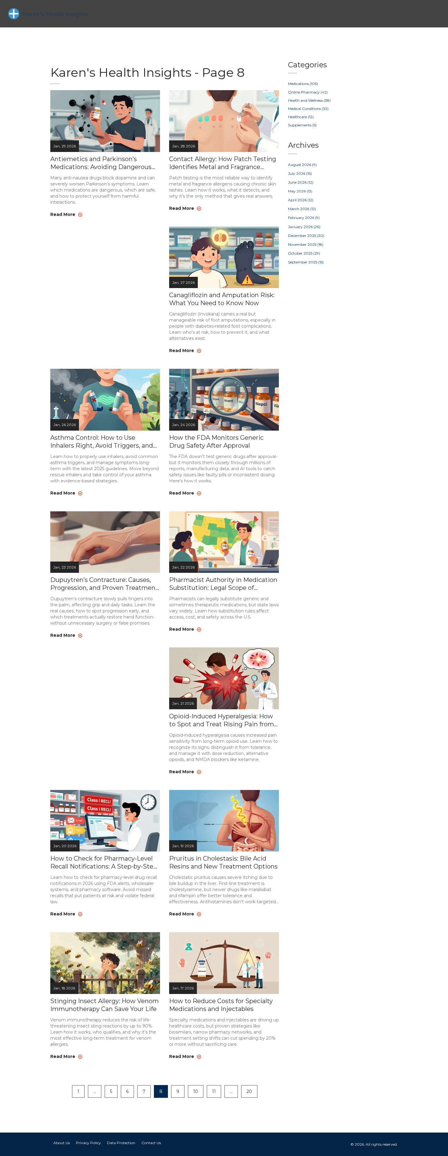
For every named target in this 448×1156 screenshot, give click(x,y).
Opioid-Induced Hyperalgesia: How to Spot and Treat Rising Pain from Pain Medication (221, 720)
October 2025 (304, 253)
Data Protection (121, 1142)
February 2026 (304, 217)
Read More (63, 214)
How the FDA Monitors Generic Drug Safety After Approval (216, 441)
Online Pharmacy (308, 92)
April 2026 (300, 200)
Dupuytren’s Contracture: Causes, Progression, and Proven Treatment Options (104, 584)
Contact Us (151, 1142)
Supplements (302, 125)
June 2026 (300, 182)
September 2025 (306, 262)
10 (195, 1091)
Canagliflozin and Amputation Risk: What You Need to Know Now (222, 299)
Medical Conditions (308, 108)
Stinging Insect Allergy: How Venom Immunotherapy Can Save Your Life (104, 1005)
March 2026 (302, 208)
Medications (303, 83)
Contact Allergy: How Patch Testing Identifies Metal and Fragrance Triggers (222, 163)
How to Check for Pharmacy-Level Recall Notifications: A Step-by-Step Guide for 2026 (103, 862)
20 (249, 1091)
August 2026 (302, 164)
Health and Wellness (309, 100)
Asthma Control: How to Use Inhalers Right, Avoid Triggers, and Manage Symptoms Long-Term (101, 441)
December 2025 (306, 235)
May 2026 (300, 191)
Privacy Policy (88, 1142)
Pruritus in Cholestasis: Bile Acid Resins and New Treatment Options (223, 862)
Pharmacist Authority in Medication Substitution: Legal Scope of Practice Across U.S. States (223, 584)
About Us (61, 1142)
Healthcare (301, 117)
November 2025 (305, 244)
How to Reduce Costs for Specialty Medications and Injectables (221, 1005)
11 (214, 1091)
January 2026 (304, 226)
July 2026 (300, 173)
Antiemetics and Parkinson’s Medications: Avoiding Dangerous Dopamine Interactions (100, 163)
